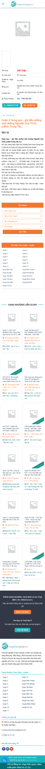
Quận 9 (5, 263)
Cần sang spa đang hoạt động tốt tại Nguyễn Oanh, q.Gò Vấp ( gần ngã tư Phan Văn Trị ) (33, 380)
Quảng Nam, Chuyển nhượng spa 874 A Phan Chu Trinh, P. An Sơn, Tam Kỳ (11, 565)
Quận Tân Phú (27, 276)
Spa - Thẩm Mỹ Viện (24, 99)
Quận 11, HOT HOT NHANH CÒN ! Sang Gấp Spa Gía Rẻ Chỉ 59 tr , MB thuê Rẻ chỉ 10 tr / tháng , (11, 334)
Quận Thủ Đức (8, 279)
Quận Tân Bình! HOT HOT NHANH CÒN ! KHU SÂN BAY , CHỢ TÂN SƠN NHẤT (33, 333)
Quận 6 (24, 257)
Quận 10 (25, 263)
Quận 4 (24, 253)
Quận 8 (24, 260)
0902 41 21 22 (9, 735)
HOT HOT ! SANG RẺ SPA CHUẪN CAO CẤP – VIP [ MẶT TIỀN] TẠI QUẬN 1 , (11, 430)
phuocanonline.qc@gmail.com (15, 730)
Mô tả (5, 132)
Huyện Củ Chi (7, 285)
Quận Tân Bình (8, 276)
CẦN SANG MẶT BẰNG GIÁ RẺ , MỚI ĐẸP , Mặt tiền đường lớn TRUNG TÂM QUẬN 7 (33, 430)
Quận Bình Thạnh (28, 269)
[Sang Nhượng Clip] (22, 4)
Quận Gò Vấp (7, 273)
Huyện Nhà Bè (27, 282)
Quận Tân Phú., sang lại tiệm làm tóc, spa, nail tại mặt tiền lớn (11, 473)
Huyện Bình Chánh (28, 279)
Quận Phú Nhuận (28, 273)
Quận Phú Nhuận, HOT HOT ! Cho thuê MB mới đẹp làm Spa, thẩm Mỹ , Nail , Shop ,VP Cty (33, 474)
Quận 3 (5, 253)
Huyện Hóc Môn (8, 282)
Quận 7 (5, 260)
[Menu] (3, 4)
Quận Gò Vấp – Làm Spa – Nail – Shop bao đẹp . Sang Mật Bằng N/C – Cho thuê (33, 521)
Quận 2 (24, 250)
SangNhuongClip (31, 760)
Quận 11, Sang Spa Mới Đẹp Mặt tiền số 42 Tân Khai (11, 520)
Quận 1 (5, 250)
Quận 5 (5, 257)
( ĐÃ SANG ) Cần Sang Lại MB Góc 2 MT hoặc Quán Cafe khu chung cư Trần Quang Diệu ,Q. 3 (33, 565)
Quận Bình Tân (8, 269)
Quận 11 (6, 266)
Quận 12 (25, 266)
